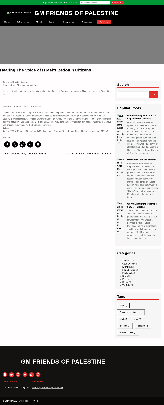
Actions (125, 261)
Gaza (137, 319)
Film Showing (128, 270)
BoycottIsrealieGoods (131, 312)
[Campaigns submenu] (76, 21)
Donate (103, 22)
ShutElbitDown (128, 332)
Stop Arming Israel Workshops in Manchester (88, 153)
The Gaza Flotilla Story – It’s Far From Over (25, 153)
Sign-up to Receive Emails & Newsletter (60, 3)
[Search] (153, 94)
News (125, 276)
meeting (125, 326)
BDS (123, 305)
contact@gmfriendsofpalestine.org (47, 387)
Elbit (123, 319)
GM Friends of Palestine (76, 13)
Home (7, 22)
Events (125, 267)
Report (125, 282)
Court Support (128, 264)
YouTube (126, 285)
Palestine (142, 326)
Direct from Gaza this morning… (142, 160)
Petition (125, 279)
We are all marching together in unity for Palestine (142, 205)
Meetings (126, 273)
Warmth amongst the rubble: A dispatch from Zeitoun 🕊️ (142, 117)
